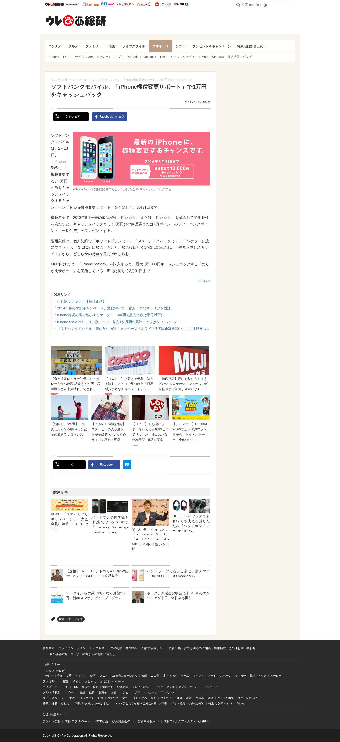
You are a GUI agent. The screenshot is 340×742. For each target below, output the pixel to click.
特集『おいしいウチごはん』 (93, 703)
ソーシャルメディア (184, 57)
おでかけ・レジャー (112, 681)
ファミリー (93, 46)
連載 (54, 703)
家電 (189, 697)
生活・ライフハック (81, 697)
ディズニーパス (211, 686)
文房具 (200, 697)
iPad (66, 57)
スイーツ (70, 692)
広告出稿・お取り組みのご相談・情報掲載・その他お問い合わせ (212, 648)
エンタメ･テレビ (54, 671)
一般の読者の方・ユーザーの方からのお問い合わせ (81, 654)
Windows (217, 57)
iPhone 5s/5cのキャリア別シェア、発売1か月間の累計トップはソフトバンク (117, 322)
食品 (82, 692)
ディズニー (50, 687)
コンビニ (125, 692)
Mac (204, 57)
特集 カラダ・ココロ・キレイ (226, 703)
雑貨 (210, 697)
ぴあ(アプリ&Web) (77, 721)
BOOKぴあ (101, 721)
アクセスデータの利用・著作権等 (114, 648)
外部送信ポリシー (153, 648)
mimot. (108, 4)
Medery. (181, 4)
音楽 (60, 675)
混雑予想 (107, 686)
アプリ (119, 57)
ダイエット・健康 (171, 697)
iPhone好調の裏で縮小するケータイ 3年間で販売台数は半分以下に (110, 315)
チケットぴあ (51, 721)
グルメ (73, 46)
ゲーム (185, 675)
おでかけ (112, 697)
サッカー (240, 675)
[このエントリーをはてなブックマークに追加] (127, 464)
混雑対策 (122, 686)
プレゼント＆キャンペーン (211, 46)
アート (212, 675)
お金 (100, 697)
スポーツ (225, 675)
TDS (75, 686)
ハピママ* (72, 4)
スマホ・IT (160, 46)
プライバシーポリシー (73, 648)
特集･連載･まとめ (250, 46)
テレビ (49, 675)
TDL (65, 686)
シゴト (180, 46)
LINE (163, 57)
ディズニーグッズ (163, 686)
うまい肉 (162, 4)
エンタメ (54, 46)
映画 (93, 675)
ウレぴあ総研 (54, 4)
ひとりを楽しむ (247, 697)
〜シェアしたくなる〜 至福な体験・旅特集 (141, 703)
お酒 (113, 692)
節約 (153, 697)
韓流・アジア (258, 675)
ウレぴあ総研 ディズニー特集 (90, 4)
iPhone (54, 57)
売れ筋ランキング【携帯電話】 (81, 301)
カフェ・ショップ (146, 692)
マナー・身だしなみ (134, 697)
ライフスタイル (133, 46)
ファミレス (168, 692)
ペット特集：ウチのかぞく (187, 703)
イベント (198, 675)
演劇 (144, 675)
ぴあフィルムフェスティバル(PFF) (186, 721)
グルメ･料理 (51, 692)
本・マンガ (170, 675)
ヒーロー (275, 675)
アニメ (104, 675)
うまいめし (125, 4)
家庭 (66, 681)
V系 (69, 675)
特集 (46, 703)
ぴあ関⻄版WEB (123, 721)
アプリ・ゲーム (188, 686)
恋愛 (112, 46)
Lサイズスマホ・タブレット (92, 57)
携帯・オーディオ (71, 619)
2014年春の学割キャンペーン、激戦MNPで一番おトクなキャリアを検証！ (115, 308)
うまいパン (144, 4)
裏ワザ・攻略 (90, 686)
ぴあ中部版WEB (148, 721)
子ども (77, 681)
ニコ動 (155, 675)
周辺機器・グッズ (240, 57)
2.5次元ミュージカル (124, 675)
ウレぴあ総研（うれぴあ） (76, 20)
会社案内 (49, 648)
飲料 (92, 692)
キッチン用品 (225, 697)
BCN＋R (204, 281)
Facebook (149, 57)
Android (133, 57)
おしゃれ (90, 681)
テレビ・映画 (140, 686)
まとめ (64, 703)
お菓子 (103, 692)
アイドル (80, 675)
